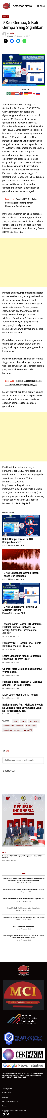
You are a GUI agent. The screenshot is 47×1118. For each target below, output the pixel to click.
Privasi (4, 1106)
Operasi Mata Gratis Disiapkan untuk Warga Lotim (22, 670)
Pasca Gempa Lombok (12, 730)
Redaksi (5, 1097)
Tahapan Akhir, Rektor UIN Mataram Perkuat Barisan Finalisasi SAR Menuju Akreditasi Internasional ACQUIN (21, 628)
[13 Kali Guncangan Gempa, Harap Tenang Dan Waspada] (21, 559)
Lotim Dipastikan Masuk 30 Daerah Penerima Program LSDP (21, 657)
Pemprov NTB (27, 730)
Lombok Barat (34, 721)
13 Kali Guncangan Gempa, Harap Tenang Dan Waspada (20, 574)
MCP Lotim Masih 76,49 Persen (20, 694)
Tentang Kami (7, 1088)
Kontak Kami (6, 1093)
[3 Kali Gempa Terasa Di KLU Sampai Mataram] (21, 525)
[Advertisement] (23, 262)
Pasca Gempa (31, 726)
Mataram (19, 726)
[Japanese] (34, 93)
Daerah (15, 721)
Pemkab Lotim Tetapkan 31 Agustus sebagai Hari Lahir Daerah (22, 683)
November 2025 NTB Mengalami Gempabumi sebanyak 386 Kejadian (22, 857)
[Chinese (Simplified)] (13, 93)
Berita (5, 17)
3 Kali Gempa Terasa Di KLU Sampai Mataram (17, 541)
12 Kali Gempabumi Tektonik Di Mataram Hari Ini (19, 608)
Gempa (23, 721)
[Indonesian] (30, 93)
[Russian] (38, 93)
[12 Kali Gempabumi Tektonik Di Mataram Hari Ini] (21, 593)
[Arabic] (9, 93)
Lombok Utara (9, 726)
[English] (21, 93)
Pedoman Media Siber (10, 1101)
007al (12, 33)
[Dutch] (17, 93)
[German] (26, 93)
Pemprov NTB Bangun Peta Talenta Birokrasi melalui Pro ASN (21, 644)
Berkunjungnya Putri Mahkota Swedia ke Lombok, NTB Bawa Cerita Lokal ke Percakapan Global (22, 707)
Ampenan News (22, 6)
